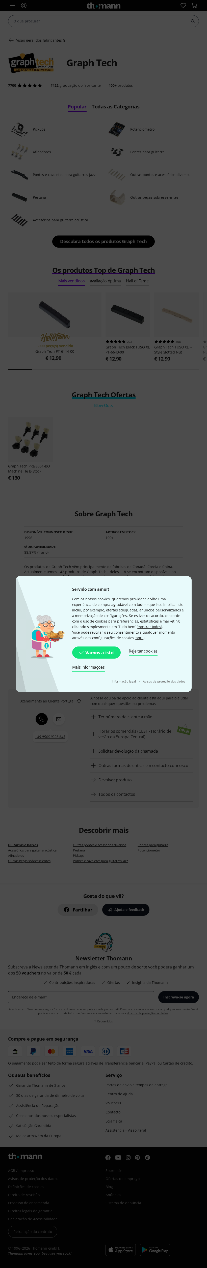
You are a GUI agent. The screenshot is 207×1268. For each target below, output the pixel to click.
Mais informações (88, 667)
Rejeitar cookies (143, 651)
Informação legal (124, 681)
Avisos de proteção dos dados (164, 681)
